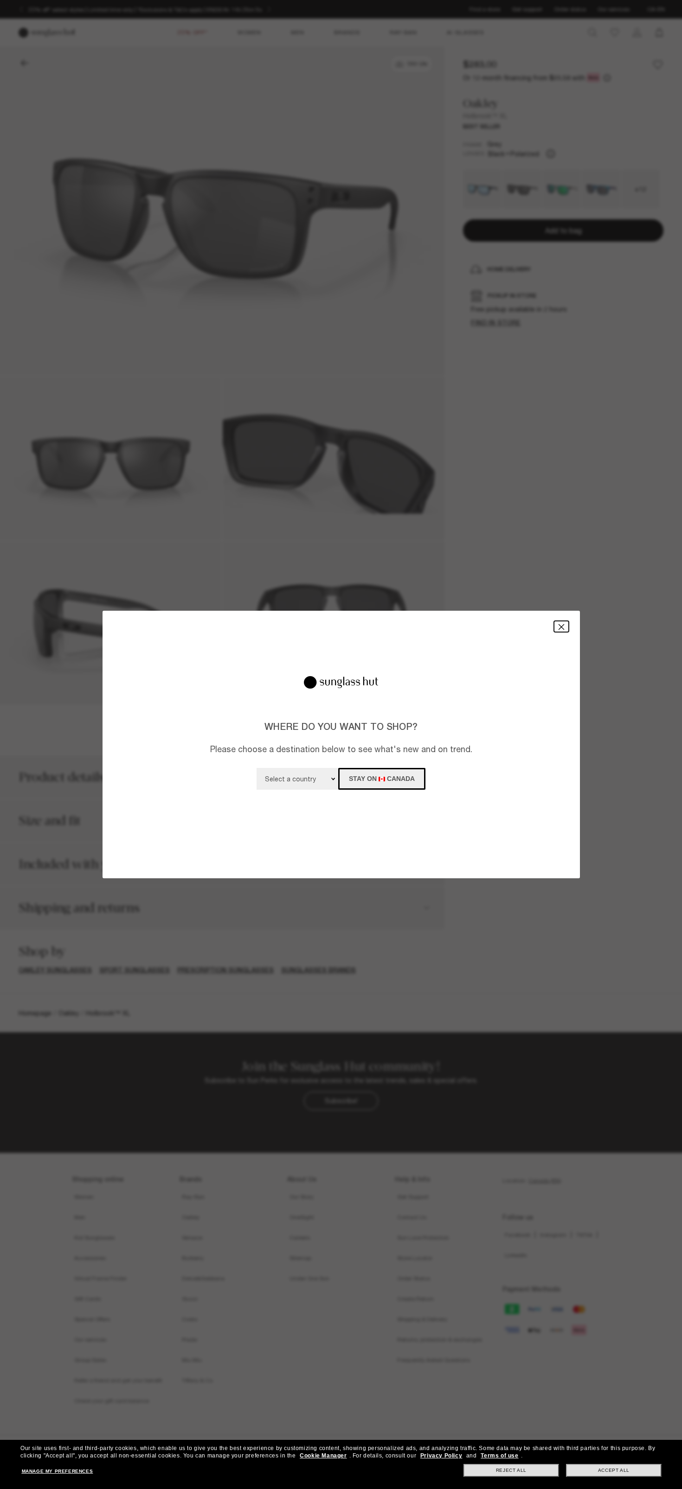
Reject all (511, 1470)
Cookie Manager (323, 1455)
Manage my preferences (57, 1471)
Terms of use (499, 1455)
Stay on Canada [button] (382, 778)
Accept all (614, 1470)
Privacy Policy (441, 1455)
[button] (561, 626)
